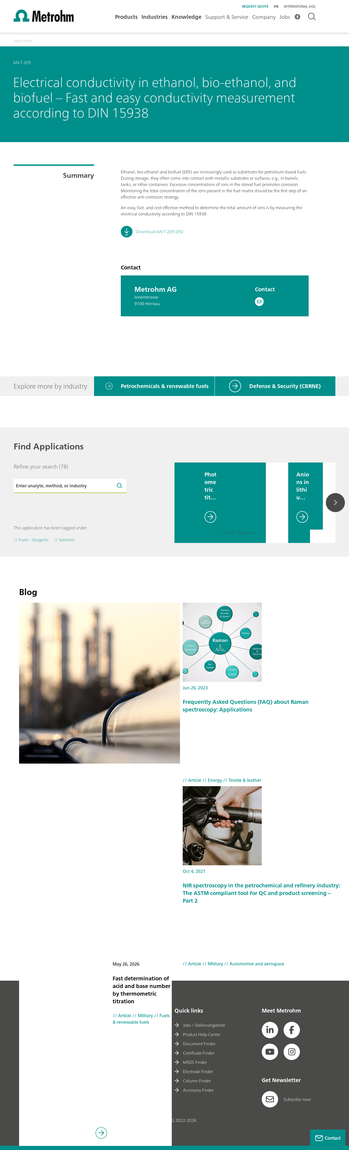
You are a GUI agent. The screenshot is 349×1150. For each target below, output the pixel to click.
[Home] (44, 20)
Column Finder (197, 1080)
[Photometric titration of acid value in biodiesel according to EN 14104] (185, 503)
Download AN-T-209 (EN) (159, 231)
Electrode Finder (198, 1071)
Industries (155, 17)
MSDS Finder (195, 1062)
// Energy (211, 780)
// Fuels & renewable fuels (141, 1019)
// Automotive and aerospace (253, 964)
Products (126, 17)
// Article (122, 1015)
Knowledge (186, 17)
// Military (142, 1015)
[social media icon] (270, 1030)
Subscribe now (297, 1099)
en (276, 6)
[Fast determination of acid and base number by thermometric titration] (99, 683)
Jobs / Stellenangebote (204, 1025)
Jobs (284, 17)
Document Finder (199, 1043)
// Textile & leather (241, 780)
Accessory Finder (198, 1090)
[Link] (101, 1133)
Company (264, 17)
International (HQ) (299, 6)
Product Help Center (201, 1034)
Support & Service (226, 17)
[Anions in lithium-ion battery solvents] (277, 503)
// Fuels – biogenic (237, 533)
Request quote (255, 6)
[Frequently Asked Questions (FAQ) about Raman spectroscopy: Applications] (262, 642)
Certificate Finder (198, 1053)
